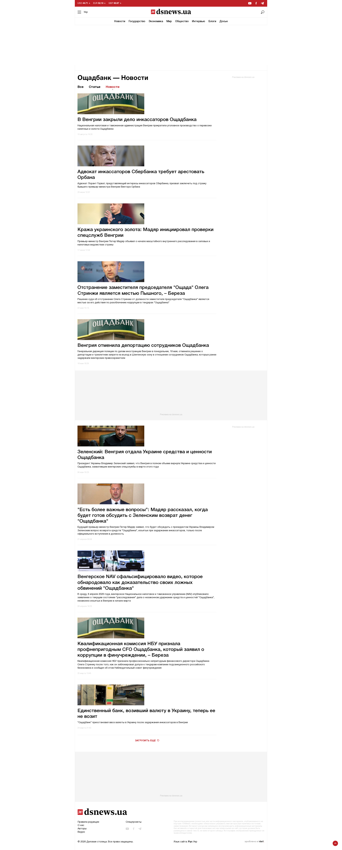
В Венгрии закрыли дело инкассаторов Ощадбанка (137, 120)
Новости (119, 21)
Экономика (156, 21)
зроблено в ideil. (254, 842)
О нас (81, 825)
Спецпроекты (133, 822)
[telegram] (262, 3)
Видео (81, 832)
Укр (86, 12)
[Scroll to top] (335, 843)
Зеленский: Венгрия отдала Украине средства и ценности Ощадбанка (144, 455)
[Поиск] (262, 12)
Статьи (94, 87)
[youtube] (250, 3)
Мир (169, 21)
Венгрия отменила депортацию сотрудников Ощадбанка (143, 345)
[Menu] (79, 12)
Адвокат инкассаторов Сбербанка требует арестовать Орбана (140, 175)
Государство (137, 21)
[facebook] (256, 3)
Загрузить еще (145, 741)
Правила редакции (88, 822)
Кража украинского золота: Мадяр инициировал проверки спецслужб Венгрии (145, 233)
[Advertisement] (171, 45)
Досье (223, 21)
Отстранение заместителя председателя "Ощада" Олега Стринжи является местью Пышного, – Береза (143, 290)
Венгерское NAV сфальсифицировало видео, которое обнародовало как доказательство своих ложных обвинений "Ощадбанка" (140, 582)
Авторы (82, 829)
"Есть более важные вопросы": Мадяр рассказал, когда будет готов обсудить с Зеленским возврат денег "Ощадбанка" (142, 515)
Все (80, 87)
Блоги (212, 21)
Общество (182, 21)
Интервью (198, 21)
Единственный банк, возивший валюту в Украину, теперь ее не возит (146, 714)
